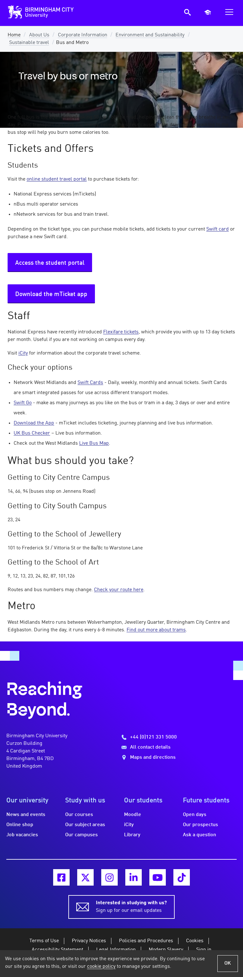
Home (14, 35)
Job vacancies (22, 835)
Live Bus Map (94, 443)
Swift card (217, 229)
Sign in (203, 949)
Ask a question (199, 835)
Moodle (132, 814)
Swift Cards (90, 382)
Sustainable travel (29, 42)
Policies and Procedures (146, 940)
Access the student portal (49, 263)
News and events (25, 814)
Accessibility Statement (57, 949)
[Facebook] (61, 877)
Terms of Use (44, 940)
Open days (194, 814)
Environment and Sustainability (149, 35)
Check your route (118, 589)
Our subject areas (85, 824)
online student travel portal (57, 179)
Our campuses (81, 835)
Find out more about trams (156, 630)
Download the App (34, 423)
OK (227, 963)
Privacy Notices (89, 940)
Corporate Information (82, 35)
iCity (23, 353)
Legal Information (116, 949)
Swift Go (23, 402)
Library (132, 835)
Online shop (19, 824)
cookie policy (101, 966)
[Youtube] (157, 877)
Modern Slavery (166, 949)
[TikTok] (181, 877)
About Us (39, 35)
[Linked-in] (133, 877)
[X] (85, 877)
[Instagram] (109, 877)
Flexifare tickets (121, 332)
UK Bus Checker (32, 433)
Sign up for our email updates (131, 906)
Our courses (79, 814)
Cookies (194, 940)
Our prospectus (200, 824)
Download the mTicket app (51, 294)
